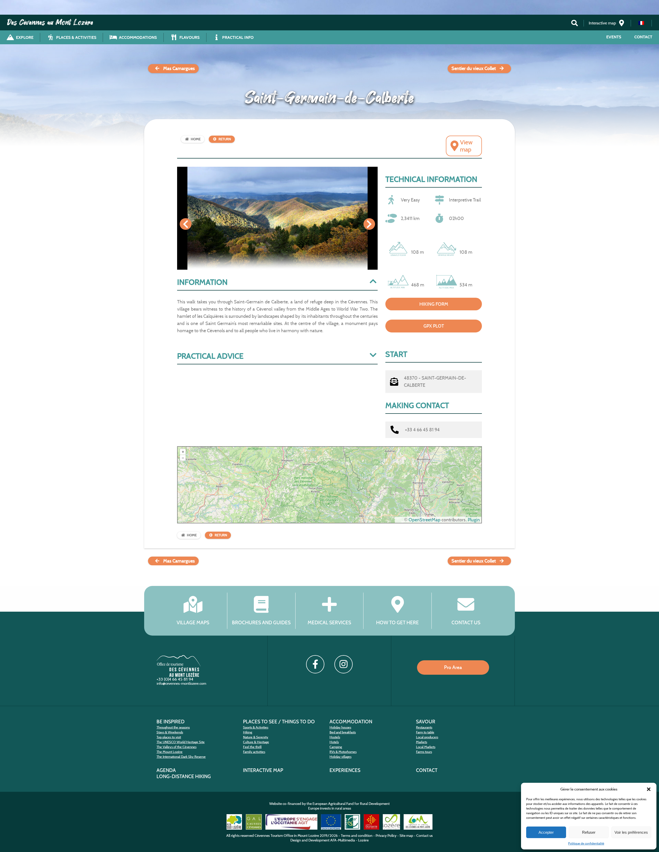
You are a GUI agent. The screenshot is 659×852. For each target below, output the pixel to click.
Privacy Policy (386, 835)
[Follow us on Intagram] (343, 664)
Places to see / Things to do (279, 721)
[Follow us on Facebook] (315, 664)
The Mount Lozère (170, 752)
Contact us (466, 622)
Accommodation (351, 721)
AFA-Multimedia (342, 840)
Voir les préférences (631, 832)
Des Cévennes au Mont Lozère (50, 22)
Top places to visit (169, 737)
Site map (406, 835)
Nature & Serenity (255, 737)
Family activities (254, 752)
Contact (643, 36)
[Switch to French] (641, 23)
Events (613, 36)
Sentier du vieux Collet (474, 68)
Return (225, 139)
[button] (648, 789)
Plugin (473, 520)
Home (196, 139)
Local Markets (425, 747)
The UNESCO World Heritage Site (181, 742)
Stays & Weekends (170, 732)
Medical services (329, 622)
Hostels (335, 737)
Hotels (334, 742)
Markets (421, 742)
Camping (336, 747)
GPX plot (433, 326)
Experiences (345, 770)
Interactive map (263, 770)
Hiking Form (433, 304)
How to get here (397, 622)
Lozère (363, 840)
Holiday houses (340, 727)
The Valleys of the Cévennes (176, 747)
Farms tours (424, 752)
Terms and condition (356, 835)
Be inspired (171, 721)
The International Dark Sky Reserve (181, 757)
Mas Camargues (179, 68)
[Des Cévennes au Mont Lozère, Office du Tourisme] (179, 675)
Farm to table (425, 732)
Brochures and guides (261, 622)
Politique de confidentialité (586, 843)
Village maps (193, 622)
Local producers (427, 737)
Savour (425, 721)
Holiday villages (340, 757)
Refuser (588, 832)
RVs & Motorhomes (343, 752)
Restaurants (424, 727)
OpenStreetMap (424, 520)
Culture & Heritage (256, 742)
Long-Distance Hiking (184, 776)
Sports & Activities (255, 727)
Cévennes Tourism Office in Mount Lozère (287, 835)
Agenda (166, 770)
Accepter (546, 832)
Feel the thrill (252, 747)
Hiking (247, 732)
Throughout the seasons (173, 727)
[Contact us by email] (182, 684)
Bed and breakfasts (343, 732)
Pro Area (453, 667)
